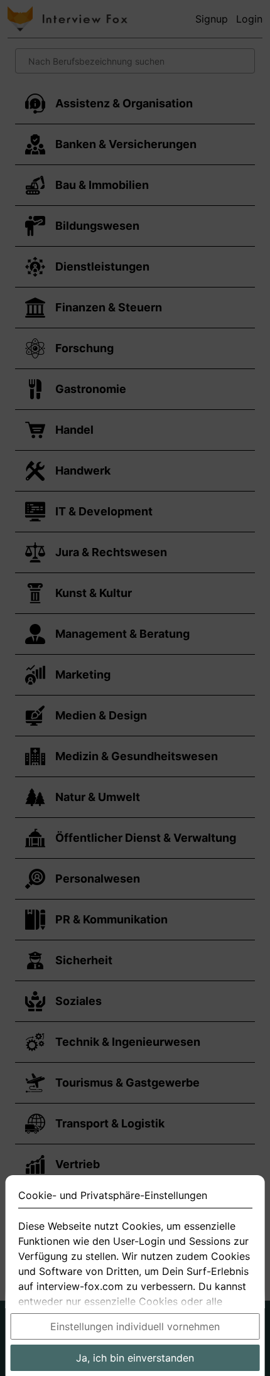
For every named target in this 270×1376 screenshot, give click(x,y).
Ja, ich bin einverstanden (135, 1358)
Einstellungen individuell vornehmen (135, 1326)
